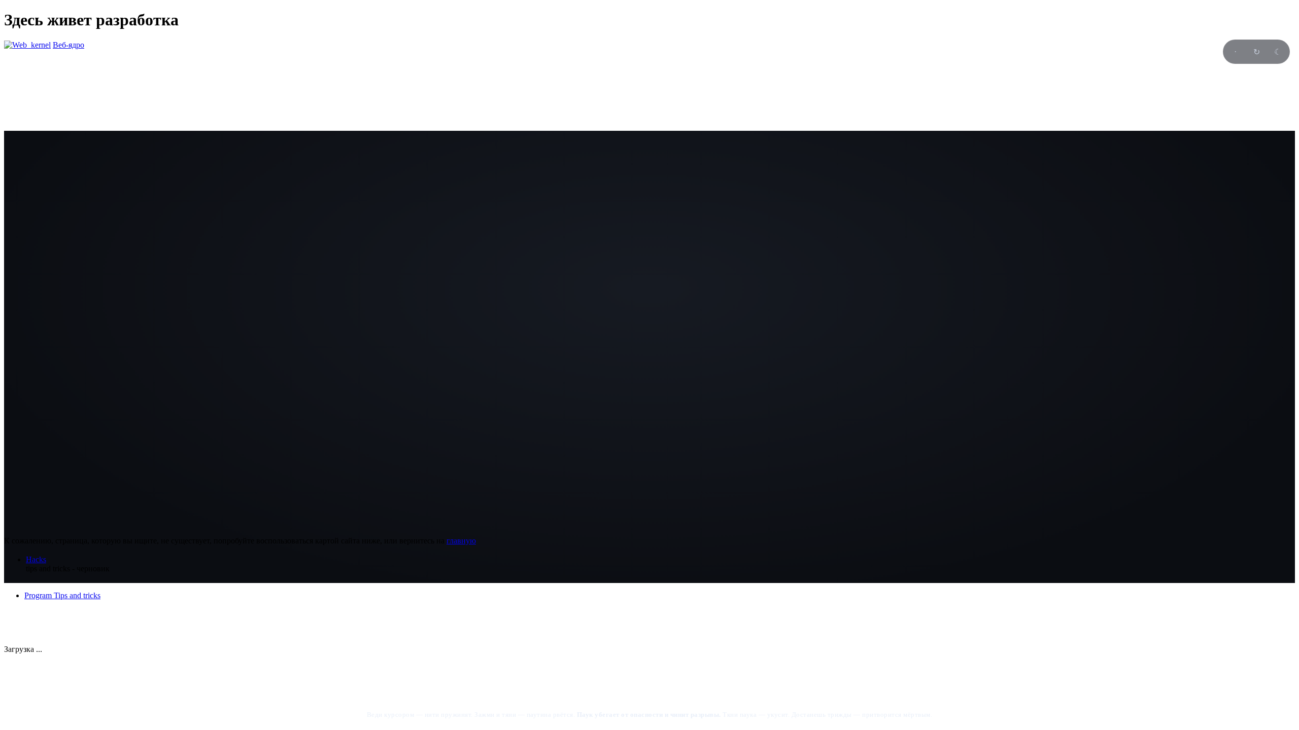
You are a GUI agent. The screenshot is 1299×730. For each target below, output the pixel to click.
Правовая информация (43, 621)
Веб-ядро (68, 45)
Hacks (36, 559)
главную (461, 540)
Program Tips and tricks (62, 595)
